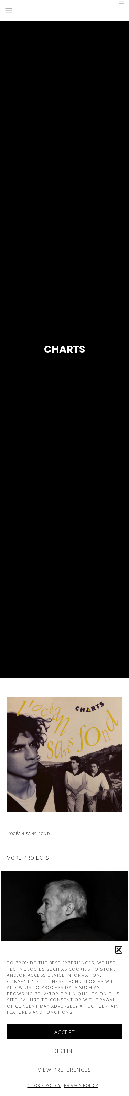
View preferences (64, 1069)
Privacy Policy (81, 1085)
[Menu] (119, 3)
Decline (64, 1050)
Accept (64, 1032)
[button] (118, 949)
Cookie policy (44, 1085)
